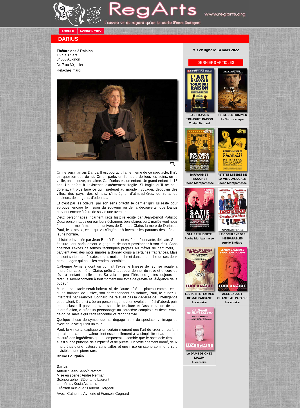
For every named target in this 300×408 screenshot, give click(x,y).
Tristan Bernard (199, 119)
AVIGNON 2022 (92, 31)
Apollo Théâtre (232, 238)
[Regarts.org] (150, 13)
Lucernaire (199, 298)
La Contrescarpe (232, 117)
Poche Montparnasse (199, 179)
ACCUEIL (69, 31)
